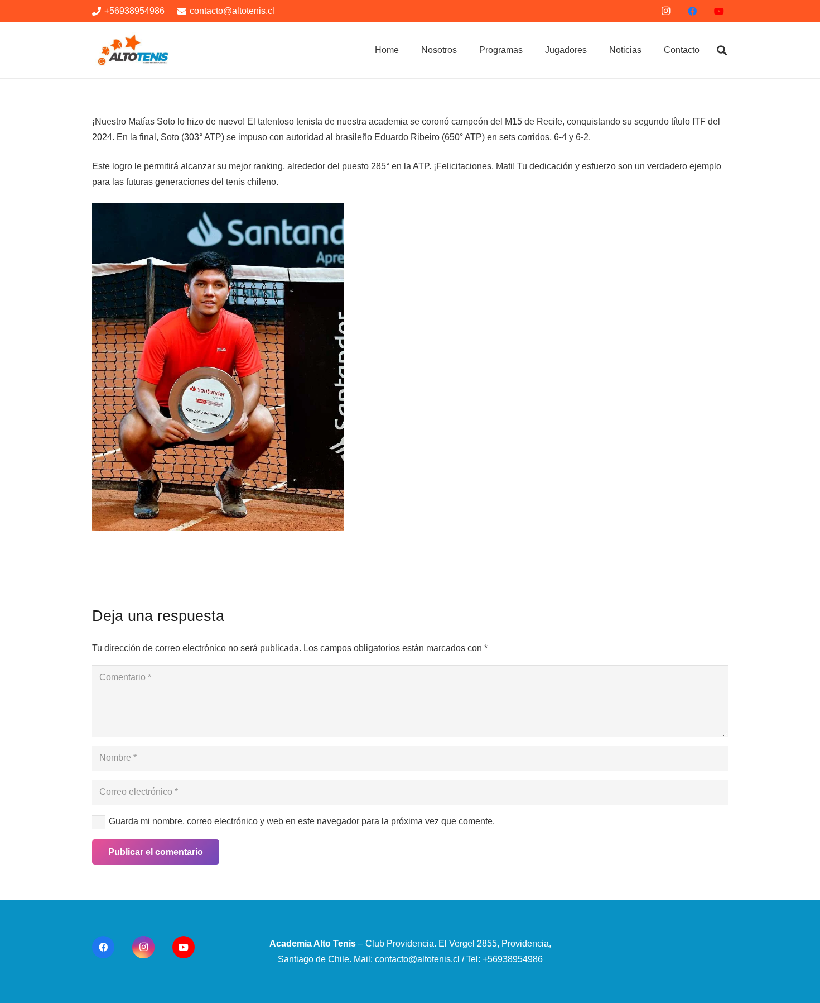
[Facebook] (692, 11)
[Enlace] (133, 50)
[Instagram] (665, 11)
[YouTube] (719, 11)
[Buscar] (722, 50)
